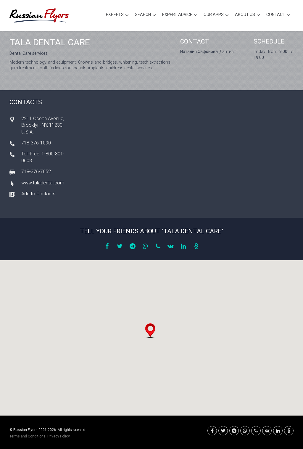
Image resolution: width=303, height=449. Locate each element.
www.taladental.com (42, 183)
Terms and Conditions (27, 436)
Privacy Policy (58, 436)
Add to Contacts (38, 194)
